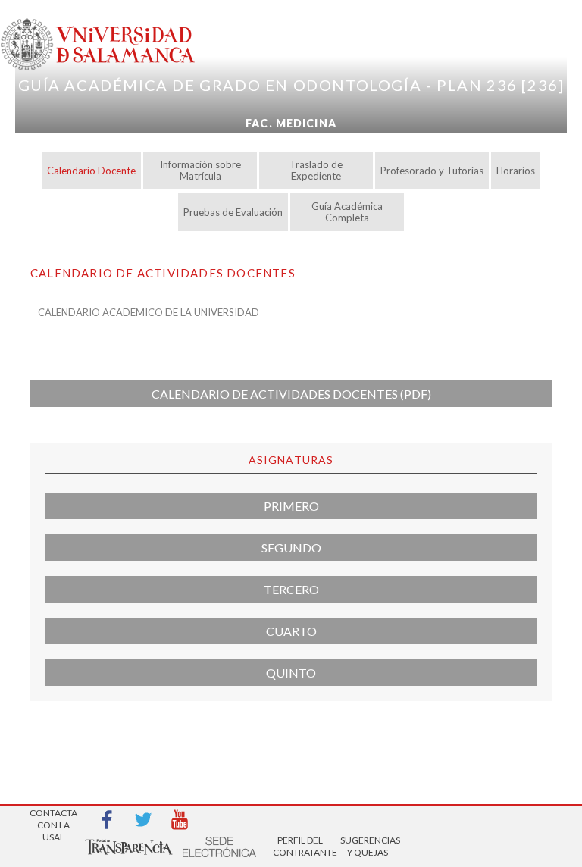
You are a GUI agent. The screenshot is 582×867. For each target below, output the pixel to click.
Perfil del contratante (300, 846)
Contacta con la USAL (53, 820)
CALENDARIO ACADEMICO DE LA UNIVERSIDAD (148, 312)
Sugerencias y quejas (367, 846)
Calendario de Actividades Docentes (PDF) (291, 394)
